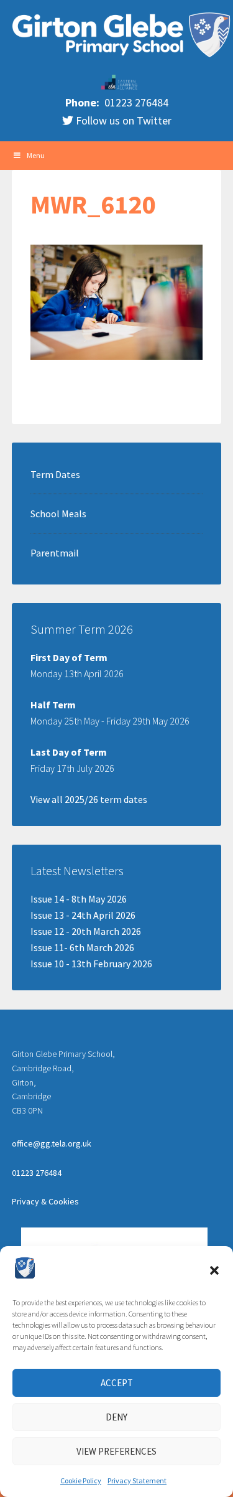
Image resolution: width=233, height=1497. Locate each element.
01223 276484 (135, 102)
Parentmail (54, 553)
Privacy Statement (137, 1480)
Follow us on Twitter (122, 120)
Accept (117, 1383)
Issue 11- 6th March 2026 (82, 947)
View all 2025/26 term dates (88, 799)
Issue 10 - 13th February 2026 (91, 963)
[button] (214, 1270)
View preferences (116, 1451)
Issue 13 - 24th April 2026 (82, 915)
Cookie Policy (80, 1480)
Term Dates (55, 474)
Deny (116, 1417)
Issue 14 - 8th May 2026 (78, 899)
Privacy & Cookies (45, 1201)
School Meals (58, 513)
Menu (36, 155)
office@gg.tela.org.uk (51, 1143)
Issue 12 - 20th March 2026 (85, 931)
